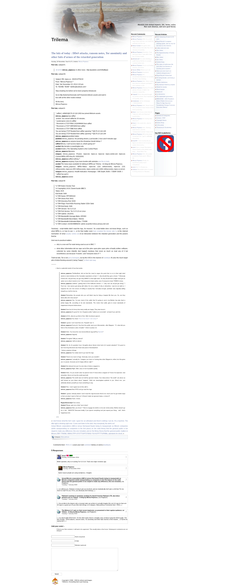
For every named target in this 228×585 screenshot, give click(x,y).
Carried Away (160, 62)
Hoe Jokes (159, 50)
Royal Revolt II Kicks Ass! (164, 75)
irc (74, 231)
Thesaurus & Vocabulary (163, 127)
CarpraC (134, 94)
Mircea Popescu (83, 61)
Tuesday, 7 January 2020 (69, 484)
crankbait (106, 258)
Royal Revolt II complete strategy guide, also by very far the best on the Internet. (165, 43)
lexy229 (134, 140)
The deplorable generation (164, 96)
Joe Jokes (159, 59)
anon (134, 147)
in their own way (90, 260)
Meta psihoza (65, 437)
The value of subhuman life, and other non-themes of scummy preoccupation (165, 66)
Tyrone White (136, 70)
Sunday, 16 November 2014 (70, 457)
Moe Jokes (159, 57)
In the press (160, 125)
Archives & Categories (163, 115)
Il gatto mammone (161, 82)
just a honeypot (73, 258)
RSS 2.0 (69, 445)
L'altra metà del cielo (162, 48)
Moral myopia (160, 89)
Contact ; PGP (160, 118)
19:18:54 (59, 70)
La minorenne (160, 94)
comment (87, 445)
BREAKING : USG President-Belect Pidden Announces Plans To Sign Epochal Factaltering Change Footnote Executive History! (165, 103)
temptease (135, 101)
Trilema (59, 39)
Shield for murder (161, 87)
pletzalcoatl (135, 59)
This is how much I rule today (87, 318)
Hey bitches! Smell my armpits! (165, 84)
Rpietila (100, 332)
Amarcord (159, 91)
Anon (134, 112)
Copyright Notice (161, 120)
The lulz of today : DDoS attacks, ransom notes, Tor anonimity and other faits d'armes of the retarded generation (89, 55)
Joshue (134, 169)
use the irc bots (103, 161)
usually (68, 234)
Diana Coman (136, 45)
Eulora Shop (160, 122)
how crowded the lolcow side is (105, 231)
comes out (75, 234)
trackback (107, 445)
